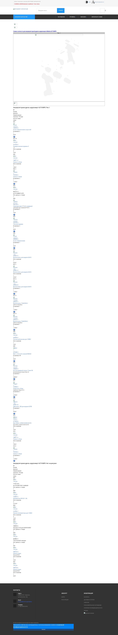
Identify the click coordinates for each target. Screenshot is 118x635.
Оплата (86, 610)
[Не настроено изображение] (59, 142)
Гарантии (86, 602)
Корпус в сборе (17, 162)
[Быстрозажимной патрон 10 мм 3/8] (59, 366)
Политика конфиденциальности (93, 607)
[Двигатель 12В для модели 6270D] (59, 402)
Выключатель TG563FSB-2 (20, 303)
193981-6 (15, 496)
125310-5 (15, 128)
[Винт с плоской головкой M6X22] (59, 349)
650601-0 (15, 255)
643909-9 (15, 337)
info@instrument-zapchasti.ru (25, 601)
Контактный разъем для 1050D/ (22, 339)
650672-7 (15, 301)
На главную (61, 16)
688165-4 (15, 552)
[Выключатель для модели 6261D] (59, 253)
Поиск (61, 10)
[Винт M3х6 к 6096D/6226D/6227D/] (59, 418)
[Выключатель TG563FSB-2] (59, 299)
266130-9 (15, 204)
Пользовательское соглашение (92, 605)
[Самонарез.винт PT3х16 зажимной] (59, 201)
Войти (63, 597)
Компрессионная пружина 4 (21, 146)
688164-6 (15, 567)
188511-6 (15, 160)
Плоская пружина (18, 224)
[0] (102, 10)
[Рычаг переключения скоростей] (59, 125)
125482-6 (15, 387)
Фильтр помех (17, 553)
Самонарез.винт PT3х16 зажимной (22, 206)
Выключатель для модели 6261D (22, 257)
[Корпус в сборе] (59, 172)
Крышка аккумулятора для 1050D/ (22, 513)
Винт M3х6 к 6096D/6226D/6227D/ (22, 423)
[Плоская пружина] (59, 220)
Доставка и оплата (89, 599)
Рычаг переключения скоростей (22, 129)
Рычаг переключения (19, 241)
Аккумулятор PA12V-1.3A (20, 498)
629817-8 (15, 404)
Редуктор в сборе (18, 388)
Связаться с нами (97, 16)
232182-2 (15, 222)
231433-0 (15, 144)
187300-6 (15, 175)
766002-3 (15, 369)
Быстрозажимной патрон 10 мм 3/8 (23, 370)
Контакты (86, 597)
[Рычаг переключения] (59, 236)
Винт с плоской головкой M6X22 (22, 354)
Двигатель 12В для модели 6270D (22, 406)
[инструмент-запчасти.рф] (20, 9)
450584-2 (15, 239)
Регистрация (64, 599)
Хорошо (43, 629)
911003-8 (15, 421)
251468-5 (15, 352)
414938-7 (15, 511)
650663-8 (15, 285)
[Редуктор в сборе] (59, 384)
